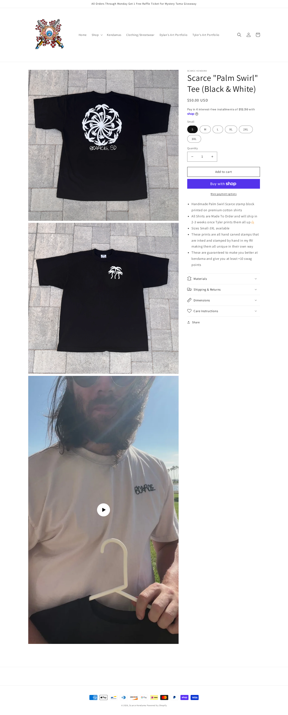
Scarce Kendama (137, 705)
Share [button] (196, 322)
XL (231, 129)
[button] (96, 34)
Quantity (192, 148)
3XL (194, 139)
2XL (245, 129)
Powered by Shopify (157, 705)
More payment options (224, 193)
